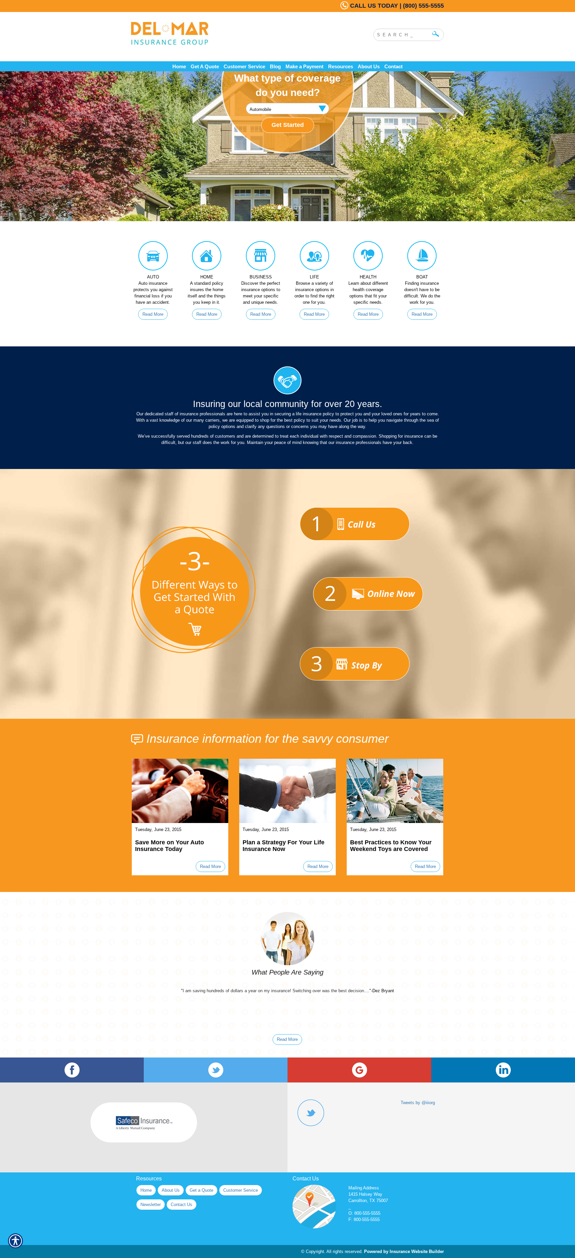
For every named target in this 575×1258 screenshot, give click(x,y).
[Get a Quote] (355, 594)
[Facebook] (72, 1069)
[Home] (220, 33)
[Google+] (359, 1069)
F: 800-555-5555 (364, 1219)
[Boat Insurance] (422, 257)
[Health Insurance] (368, 257)
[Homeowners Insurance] (207, 257)
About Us (171, 1190)
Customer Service (240, 1190)
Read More (152, 314)
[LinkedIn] (503, 1069)
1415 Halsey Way (365, 1194)
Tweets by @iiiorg (418, 1102)
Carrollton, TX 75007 (368, 1200)
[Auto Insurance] (153, 257)
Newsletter (150, 1204)
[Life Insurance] (314, 257)
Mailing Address (363, 1187)
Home (146, 1190)
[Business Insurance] (261, 257)
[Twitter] (216, 1069)
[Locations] (355, 664)
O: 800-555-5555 (364, 1213)
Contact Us (181, 1204)
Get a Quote (201, 1190)
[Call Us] (355, 524)
